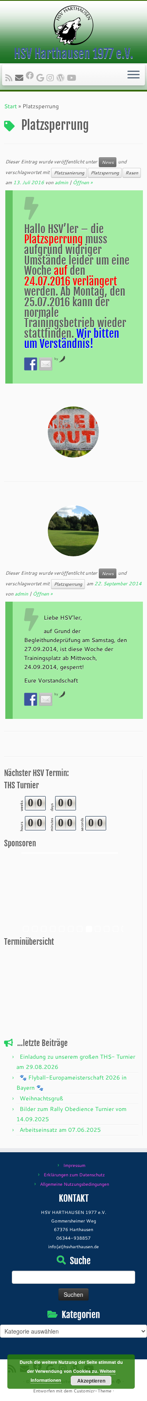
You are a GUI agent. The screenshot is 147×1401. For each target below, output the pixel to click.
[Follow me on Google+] (41, 77)
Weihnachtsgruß (41, 1098)
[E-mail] (20, 77)
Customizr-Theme (92, 1391)
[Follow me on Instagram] (51, 77)
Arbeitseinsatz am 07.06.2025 (60, 1130)
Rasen (131, 173)
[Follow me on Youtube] (73, 77)
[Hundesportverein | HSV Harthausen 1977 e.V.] (73, 25)
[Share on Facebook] (30, 363)
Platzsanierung (69, 173)
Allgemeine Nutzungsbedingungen (74, 1184)
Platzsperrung (105, 173)
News (108, 162)
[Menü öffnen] (133, 75)
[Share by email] (45, 363)
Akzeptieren (91, 1380)
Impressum (74, 1165)
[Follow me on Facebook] (31, 75)
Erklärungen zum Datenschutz (74, 1174)
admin (61, 182)
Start (10, 106)
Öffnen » (82, 182)
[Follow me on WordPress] (61, 77)
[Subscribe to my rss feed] (10, 77)
